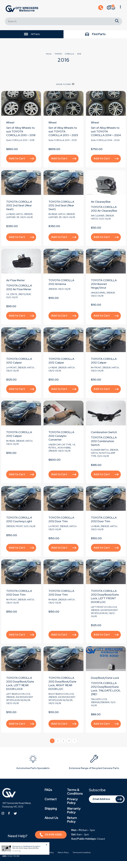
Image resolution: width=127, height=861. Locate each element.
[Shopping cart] (120, 9)
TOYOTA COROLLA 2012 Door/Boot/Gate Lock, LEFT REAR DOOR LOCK (20, 683)
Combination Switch (104, 432)
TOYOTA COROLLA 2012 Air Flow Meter (19, 287)
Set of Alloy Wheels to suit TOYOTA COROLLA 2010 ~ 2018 (20, 131)
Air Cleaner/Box (101, 201)
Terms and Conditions (82, 852)
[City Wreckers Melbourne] (22, 8)
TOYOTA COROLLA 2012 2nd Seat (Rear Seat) (19, 205)
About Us (51, 818)
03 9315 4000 (53, 834)
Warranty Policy (74, 810)
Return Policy (72, 820)
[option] (33, 763)
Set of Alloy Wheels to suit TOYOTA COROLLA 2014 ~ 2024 (106, 131)
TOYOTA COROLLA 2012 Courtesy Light (19, 519)
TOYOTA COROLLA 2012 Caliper (19, 360)
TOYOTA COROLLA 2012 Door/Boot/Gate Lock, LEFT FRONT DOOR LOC (105, 596)
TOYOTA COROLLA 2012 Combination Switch (104, 441)
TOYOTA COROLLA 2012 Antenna (61, 282)
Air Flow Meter (15, 280)
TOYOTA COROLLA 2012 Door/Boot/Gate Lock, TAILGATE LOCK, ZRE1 (106, 688)
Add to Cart (17, 158)
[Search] (117, 21)
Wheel (10, 122)
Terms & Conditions (75, 792)
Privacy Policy (72, 801)
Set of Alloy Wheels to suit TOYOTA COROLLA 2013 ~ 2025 (63, 131)
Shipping (51, 809)
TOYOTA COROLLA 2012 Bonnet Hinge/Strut (104, 283)
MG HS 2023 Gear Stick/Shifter (25, 848)
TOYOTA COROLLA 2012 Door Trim (61, 519)
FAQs (48, 790)
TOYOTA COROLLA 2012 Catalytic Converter (61, 435)
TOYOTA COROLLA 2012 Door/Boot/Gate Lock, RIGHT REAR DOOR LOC (62, 683)
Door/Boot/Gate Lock (105, 678)
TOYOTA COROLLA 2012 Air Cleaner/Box (104, 208)
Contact (51, 799)
